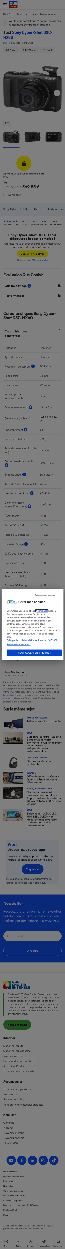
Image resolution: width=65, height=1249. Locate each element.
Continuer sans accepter (45, 595)
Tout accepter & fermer (34, 652)
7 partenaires (42, 611)
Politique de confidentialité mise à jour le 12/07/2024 (32, 640)
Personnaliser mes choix (18, 644)
